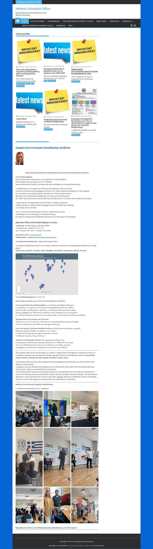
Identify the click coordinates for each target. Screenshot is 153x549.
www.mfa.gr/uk (35, 235)
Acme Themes (99, 546)
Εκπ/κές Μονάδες (37, 21)
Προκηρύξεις (20, 86)
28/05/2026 (76, 116)
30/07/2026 (76, 67)
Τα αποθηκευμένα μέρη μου (27, 297)
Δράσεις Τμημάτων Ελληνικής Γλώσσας (37, 26)
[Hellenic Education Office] (17, 20)
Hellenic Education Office (33, 8)
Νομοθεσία (61, 26)
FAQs (70, 26)
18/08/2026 (48, 66)
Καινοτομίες (101, 21)
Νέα (33, 83)
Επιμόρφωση (114, 21)
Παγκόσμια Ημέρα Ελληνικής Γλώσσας (78, 21)
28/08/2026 (20, 67)
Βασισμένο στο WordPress (58, 546)
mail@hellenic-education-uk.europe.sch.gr (42, 237)
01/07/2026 (48, 117)
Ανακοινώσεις (20, 83)
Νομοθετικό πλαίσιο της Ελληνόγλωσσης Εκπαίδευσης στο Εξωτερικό (46, 528)
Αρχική (24, 21)
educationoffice (31, 67)
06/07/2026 (20, 116)
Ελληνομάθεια (54, 21)
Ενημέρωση (127, 21)
